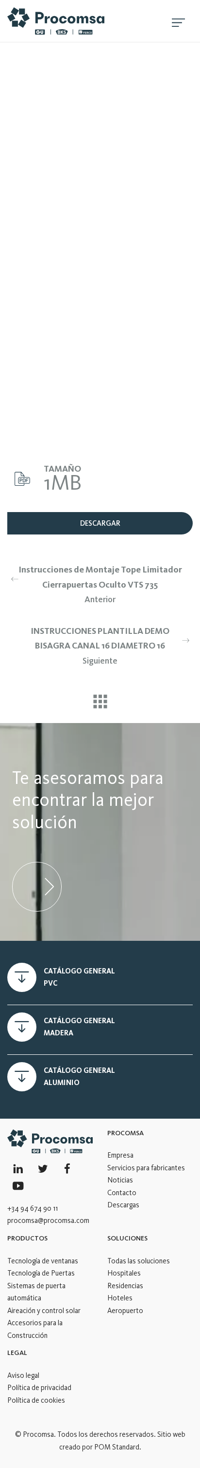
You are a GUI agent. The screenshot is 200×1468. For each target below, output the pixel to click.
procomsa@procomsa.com (48, 1220)
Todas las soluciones (138, 1261)
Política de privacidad (39, 1387)
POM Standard (116, 1447)
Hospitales (124, 1273)
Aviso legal (23, 1375)
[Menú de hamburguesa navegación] (178, 21)
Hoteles (120, 1298)
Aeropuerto (125, 1310)
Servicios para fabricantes (146, 1167)
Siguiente (100, 646)
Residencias (125, 1285)
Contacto (121, 1192)
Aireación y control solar (44, 1310)
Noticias (120, 1180)
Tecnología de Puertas (41, 1273)
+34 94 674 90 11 (32, 1208)
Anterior (100, 584)
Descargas (123, 1205)
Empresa (120, 1155)
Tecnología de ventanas (42, 1261)
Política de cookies (36, 1400)
